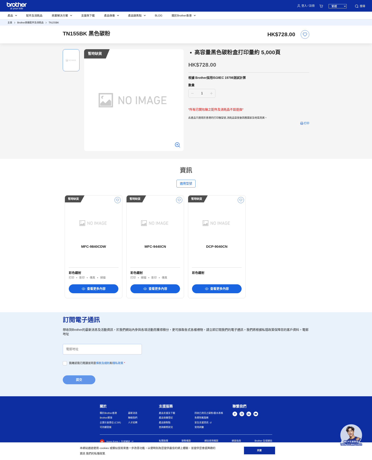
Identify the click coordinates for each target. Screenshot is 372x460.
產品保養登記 (166, 417)
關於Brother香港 (108, 413)
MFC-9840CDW (93, 246)
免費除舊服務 (201, 417)
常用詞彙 (199, 427)
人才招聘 (132, 422)
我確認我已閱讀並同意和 (97, 363)
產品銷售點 (164, 422)
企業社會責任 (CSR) (110, 422)
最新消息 (132, 413)
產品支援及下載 (167, 413)
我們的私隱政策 (95, 453)
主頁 (10, 22)
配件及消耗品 (34, 15)
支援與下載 (88, 15)
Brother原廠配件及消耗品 (30, 22)
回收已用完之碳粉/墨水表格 (209, 413)
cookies (104, 448)
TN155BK (54, 22)
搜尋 (362, 6)
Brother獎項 (106, 417)
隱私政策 (117, 363)
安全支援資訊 (201, 422)
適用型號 (186, 183)
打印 (306, 123)
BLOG (158, 15)
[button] (351, 435)
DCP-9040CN (216, 246)
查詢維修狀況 (166, 427)
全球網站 (125, 441)
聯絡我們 (132, 417)
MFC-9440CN (155, 246)
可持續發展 (105, 427)
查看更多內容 (96, 288)
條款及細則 (103, 363)
